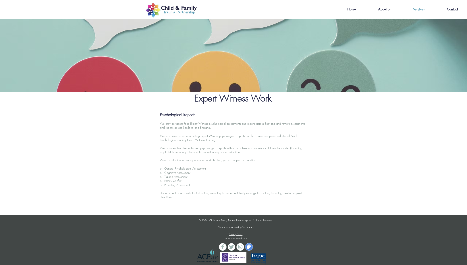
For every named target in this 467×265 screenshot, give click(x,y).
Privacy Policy (236, 234)
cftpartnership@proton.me (240, 227)
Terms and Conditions (236, 237)
